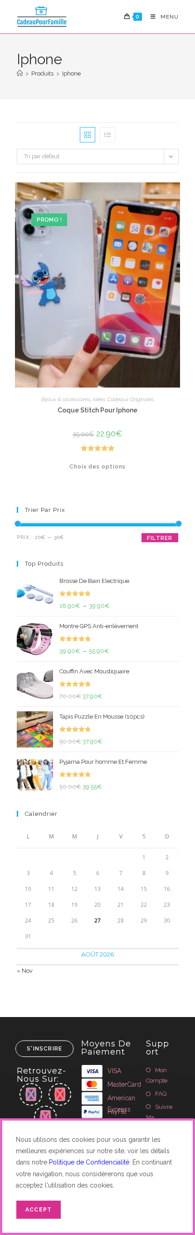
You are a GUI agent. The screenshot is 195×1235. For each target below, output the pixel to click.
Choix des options (97, 467)
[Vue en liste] (107, 134)
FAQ (160, 1093)
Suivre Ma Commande (162, 1117)
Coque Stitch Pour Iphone (97, 410)
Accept (38, 1210)
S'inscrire (44, 1049)
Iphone (71, 73)
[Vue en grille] (87, 134)
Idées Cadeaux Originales (123, 399)
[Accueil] (20, 73)
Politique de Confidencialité (89, 1162)
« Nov (25, 970)
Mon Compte (156, 1075)
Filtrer (159, 538)
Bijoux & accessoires (66, 399)
